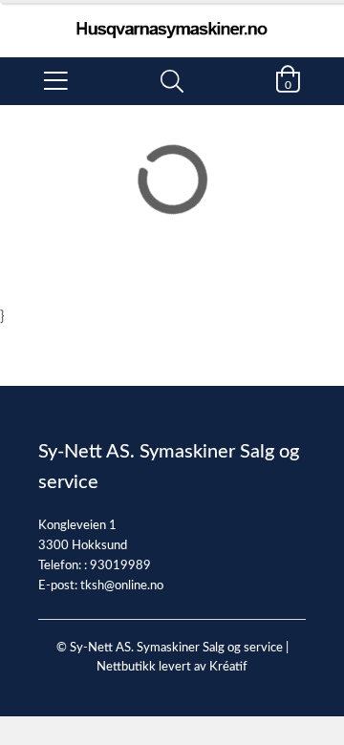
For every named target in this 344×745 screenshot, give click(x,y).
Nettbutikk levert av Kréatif (172, 667)
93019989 (120, 566)
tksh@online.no (121, 586)
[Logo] (172, 20)
